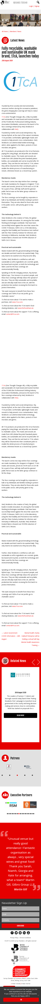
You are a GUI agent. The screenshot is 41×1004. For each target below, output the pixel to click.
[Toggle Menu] (38, 12)
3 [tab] (17, 775)
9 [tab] (20, 813)
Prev (33, 662)
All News (5, 31)
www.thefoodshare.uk (25, 308)
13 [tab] (27, 813)
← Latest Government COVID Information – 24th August (11, 636)
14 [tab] (28, 813)
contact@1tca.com (12, 314)
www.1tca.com (17, 302)
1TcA (3, 117)
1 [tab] (2, 775)
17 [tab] (33, 813)
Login (31, 6)
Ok (21, 1000)
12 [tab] (25, 813)
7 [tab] (17, 813)
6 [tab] (15, 813)
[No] (38, 995)
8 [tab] (18, 813)
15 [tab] (30, 813)
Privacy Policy (14, 938)
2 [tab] (9, 775)
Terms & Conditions (25, 938)
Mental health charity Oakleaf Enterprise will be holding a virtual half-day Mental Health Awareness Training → (30, 639)
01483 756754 (25, 984)
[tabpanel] (10, 767)
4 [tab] (24, 775)
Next (38, 662)
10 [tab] (22, 813)
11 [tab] (23, 813)
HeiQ (16, 129)
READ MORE (20, 715)
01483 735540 (21, 2)
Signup (37, 6)
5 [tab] (32, 775)
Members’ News (15, 31)
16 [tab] (32, 813)
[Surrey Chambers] (5, 6)
